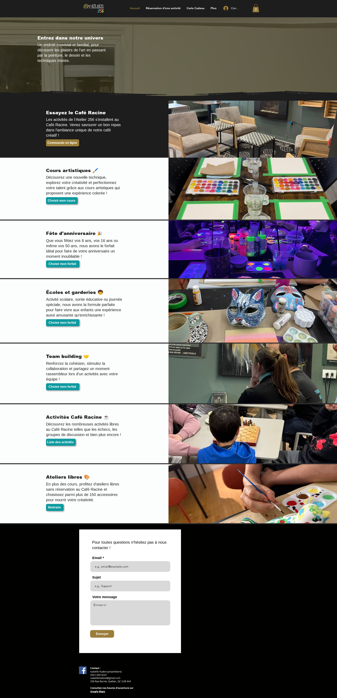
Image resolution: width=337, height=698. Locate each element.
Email (97, 558)
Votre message (104, 597)
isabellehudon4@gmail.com (105, 678)
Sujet (96, 577)
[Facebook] (83, 670)
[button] (163, 8)
